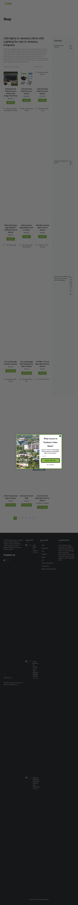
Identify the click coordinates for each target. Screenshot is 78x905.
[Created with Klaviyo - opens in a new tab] (39, 470)
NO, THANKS (50, 464)
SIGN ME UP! (50, 460)
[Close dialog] (60, 436)
